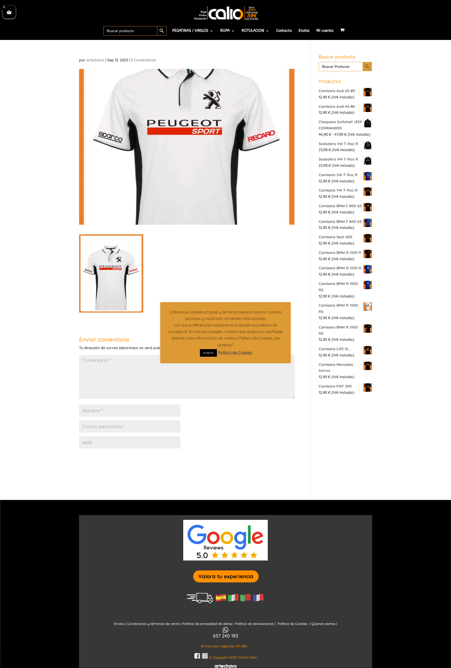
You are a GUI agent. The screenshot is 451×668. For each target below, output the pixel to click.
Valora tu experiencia (225, 576)
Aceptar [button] (208, 353)
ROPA (225, 31)
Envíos (304, 31)
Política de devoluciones (255, 624)
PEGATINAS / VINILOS (190, 31)
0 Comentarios (143, 60)
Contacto (284, 31)
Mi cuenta (325, 31)
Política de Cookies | (294, 624)
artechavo (95, 60)
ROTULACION (253, 31)
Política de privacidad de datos (207, 624)
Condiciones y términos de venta (153, 624)
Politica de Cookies (235, 352)
